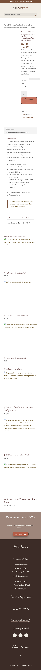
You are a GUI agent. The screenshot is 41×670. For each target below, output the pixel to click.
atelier (19, 25)
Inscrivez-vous (21, 534)
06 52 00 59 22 (20, 609)
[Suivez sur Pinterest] (26, 635)
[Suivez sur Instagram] (20, 635)
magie (32, 117)
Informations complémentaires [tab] (17, 132)
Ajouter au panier (29, 100)
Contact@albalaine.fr (20, 620)
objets (23, 120)
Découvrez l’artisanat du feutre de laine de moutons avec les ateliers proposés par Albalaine (21, 203)
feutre (28, 117)
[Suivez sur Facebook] (15, 635)
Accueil (6, 25)
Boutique (13, 25)
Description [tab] (10, 129)
